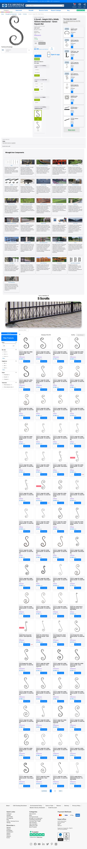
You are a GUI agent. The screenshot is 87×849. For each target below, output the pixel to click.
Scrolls (19, 14)
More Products (33, 827)
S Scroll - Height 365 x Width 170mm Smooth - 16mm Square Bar (43, 580)
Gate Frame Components (75, 267)
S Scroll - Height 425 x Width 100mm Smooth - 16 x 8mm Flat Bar (43, 721)
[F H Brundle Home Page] (13, 6)
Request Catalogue (56, 10)
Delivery (66, 805)
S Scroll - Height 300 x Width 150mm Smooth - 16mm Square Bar (26, 778)
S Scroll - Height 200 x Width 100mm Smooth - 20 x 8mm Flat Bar (76, 353)
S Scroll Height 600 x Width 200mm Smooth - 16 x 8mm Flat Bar (59, 636)
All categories (10, 818)
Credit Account (52, 807)
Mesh (30, 815)
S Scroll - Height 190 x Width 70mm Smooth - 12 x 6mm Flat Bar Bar (43, 381)
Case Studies (10, 816)
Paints (59, 227)
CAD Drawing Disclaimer (20, 805)
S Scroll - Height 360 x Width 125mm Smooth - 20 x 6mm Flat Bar (42, 466)
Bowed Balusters (11, 286)
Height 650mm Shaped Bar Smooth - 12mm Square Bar (25, 635)
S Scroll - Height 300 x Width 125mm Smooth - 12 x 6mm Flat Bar (77, 693)
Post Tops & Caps (59, 208)
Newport (9, 836)
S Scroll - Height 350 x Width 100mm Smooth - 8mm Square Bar (60, 466)
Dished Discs (28, 188)
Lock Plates (12, 267)
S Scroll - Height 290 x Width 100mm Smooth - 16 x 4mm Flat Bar (43, 608)
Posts (75, 246)
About (8, 805)
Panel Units (27, 267)
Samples (9, 815)
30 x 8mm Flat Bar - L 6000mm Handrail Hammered (74, 108)
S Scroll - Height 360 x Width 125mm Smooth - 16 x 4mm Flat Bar (43, 438)
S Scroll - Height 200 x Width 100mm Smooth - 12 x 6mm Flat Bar (75, 41)
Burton (8, 837)
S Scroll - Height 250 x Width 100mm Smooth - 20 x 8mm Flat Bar (25, 750)
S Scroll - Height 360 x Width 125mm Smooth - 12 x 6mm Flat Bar (77, 438)
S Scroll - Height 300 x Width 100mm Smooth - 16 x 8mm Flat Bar (60, 750)
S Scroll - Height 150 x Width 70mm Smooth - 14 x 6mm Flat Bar (43, 551)
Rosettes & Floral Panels (12, 227)
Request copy (42, 43)
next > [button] (60, 791)
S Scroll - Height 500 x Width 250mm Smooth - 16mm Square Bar (42, 778)
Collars (12, 188)
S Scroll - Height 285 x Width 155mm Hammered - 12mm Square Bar (42, 665)
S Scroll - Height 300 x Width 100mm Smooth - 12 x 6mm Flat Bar (60, 693)
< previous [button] (44, 791)
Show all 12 (36, 92)
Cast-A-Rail (75, 228)
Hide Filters (9, 333)
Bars (11, 169)
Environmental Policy (36, 805)
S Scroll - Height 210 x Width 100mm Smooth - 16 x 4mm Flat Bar (75, 86)
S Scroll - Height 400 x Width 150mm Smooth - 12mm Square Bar (77, 750)
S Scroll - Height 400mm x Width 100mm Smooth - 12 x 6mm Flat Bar (76, 778)
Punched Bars (59, 267)
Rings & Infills (43, 227)
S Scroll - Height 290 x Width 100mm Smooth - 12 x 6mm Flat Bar (60, 608)
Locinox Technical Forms (13, 821)
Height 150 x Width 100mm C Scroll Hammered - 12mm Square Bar (74, 30)
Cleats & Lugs (59, 170)
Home (2, 14)
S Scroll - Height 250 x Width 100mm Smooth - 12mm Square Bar (76, 665)
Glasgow (9, 829)
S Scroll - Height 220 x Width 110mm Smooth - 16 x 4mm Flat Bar (60, 381)
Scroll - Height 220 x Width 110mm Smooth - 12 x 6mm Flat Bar (75, 74)
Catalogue (9, 813)
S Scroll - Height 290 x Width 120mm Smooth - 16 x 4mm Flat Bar (43, 410)
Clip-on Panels (75, 169)
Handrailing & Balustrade (35, 819)
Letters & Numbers (43, 208)
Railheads (75, 208)
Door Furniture (43, 189)
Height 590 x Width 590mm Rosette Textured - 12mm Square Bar (74, 97)
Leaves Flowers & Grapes (27, 208)
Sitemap (8, 822)
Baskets (27, 170)
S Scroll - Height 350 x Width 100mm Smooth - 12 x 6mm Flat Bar (26, 495)
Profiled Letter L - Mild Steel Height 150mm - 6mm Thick (75, 52)
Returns (59, 805)
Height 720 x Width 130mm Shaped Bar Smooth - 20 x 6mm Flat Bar (76, 608)
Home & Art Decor (12, 208)
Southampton (10, 831)
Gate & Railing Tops (59, 188)
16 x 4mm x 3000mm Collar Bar (74, 119)
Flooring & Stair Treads (34, 821)
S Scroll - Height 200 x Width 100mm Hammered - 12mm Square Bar (25, 381)
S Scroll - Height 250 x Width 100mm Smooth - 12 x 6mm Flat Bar (26, 693)
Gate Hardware (33, 822)
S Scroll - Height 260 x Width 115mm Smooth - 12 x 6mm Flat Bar (60, 551)
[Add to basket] (72, 36)
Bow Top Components (43, 169)
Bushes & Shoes (27, 247)
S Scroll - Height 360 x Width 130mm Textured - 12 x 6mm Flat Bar (76, 523)
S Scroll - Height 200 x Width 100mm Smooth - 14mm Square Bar (25, 353)
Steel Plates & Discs (59, 247)
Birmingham (9, 830)
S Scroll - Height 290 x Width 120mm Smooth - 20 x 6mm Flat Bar (25, 438)
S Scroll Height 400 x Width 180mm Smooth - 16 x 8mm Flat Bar (77, 636)
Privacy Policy (76, 805)
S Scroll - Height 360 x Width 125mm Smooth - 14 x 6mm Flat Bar (26, 466)
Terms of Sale (49, 805)
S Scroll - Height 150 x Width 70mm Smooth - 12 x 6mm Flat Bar (26, 551)
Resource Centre (43, 10)
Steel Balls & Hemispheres (12, 246)
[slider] (3, 343)
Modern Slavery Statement (37, 807)
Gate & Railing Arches (43, 247)
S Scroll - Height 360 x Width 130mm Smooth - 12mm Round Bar (26, 580)
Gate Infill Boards (43, 267)
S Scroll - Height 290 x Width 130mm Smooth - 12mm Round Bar (77, 551)
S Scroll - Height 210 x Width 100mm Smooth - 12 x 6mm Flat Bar (26, 608)
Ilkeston (8, 833)
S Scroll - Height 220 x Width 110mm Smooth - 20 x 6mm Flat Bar (26, 410)
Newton (8, 834)
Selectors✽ (19, 10)
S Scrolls (25, 14)
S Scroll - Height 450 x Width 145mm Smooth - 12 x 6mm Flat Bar (60, 580)
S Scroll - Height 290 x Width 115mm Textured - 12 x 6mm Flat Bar (59, 523)
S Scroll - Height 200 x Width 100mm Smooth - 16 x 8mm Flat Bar (60, 353)
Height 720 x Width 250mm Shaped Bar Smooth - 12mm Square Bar (42, 636)
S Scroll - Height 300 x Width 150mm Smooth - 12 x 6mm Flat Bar (26, 721)
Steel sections (32, 813)
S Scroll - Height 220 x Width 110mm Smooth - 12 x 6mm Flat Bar (77, 381)
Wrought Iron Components (11, 14)
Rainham (9, 827)
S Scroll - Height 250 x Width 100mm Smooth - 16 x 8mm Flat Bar (43, 693)
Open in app (55, 54)
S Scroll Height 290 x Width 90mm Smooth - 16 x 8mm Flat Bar (26, 665)
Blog (68, 10)
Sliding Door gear (33, 825)
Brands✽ (31, 10)
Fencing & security (33, 816)
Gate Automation (33, 824)
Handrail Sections (75, 188)
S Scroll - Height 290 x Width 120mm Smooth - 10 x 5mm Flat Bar (75, 63)
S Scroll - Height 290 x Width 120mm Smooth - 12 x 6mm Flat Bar (77, 410)
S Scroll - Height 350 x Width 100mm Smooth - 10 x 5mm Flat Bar (76, 466)
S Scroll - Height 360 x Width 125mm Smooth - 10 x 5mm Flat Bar (60, 438)
